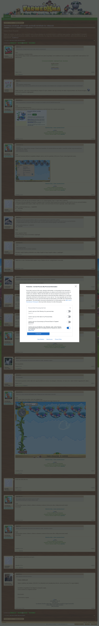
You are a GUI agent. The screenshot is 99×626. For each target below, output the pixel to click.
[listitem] (49, 308)
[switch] (69, 311)
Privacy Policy (58, 339)
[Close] (76, 286)
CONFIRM (38, 333)
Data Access (49, 339)
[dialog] (49, 313)
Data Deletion (40, 339)
